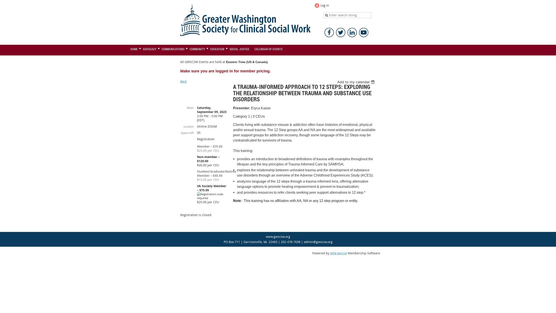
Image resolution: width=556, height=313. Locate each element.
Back (183, 81)
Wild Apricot (338, 253)
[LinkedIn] (352, 32)
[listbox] (356, 82)
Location (189, 126)
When (190, 108)
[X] (340, 32)
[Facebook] (329, 32)
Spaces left (187, 133)
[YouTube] (363, 32)
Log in (324, 5)
